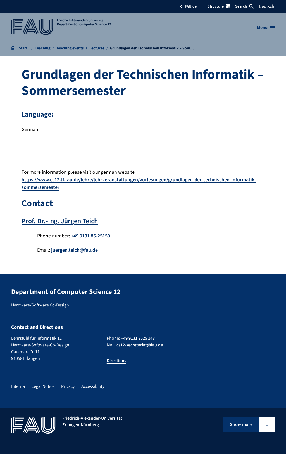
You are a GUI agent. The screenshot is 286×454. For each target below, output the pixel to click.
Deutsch (266, 6)
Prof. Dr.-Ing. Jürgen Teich (60, 221)
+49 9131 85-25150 (90, 235)
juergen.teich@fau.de (74, 250)
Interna (18, 386)
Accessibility (92, 386)
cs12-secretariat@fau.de (139, 345)
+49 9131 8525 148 (138, 338)
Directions (116, 361)
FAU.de (191, 6)
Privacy (68, 386)
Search (241, 6)
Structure (216, 6)
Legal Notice (43, 386)
